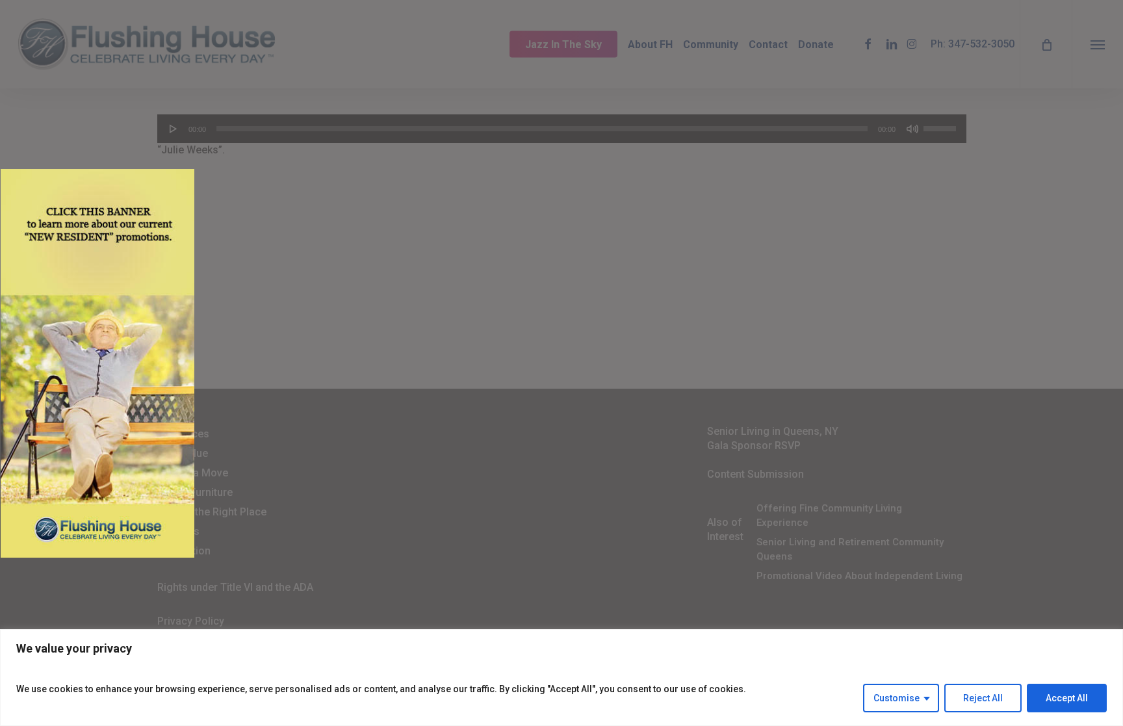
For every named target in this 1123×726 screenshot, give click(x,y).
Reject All (983, 698)
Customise (896, 698)
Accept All (1067, 698)
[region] (561, 677)
